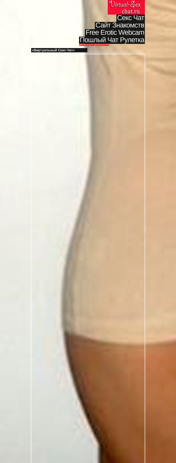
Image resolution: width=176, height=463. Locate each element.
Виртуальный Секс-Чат (126, 7)
